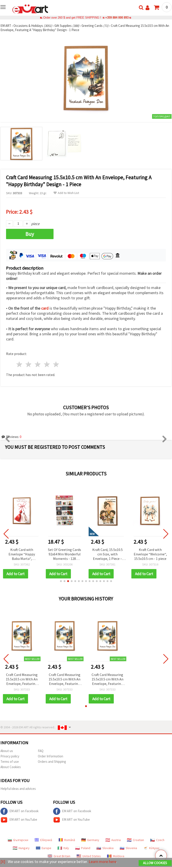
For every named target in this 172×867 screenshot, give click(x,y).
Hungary (24, 848)
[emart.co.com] (30, 8)
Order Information (50, 756)
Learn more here (102, 861)
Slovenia (131, 848)
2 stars (28, 364)
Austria (116, 840)
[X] (2, 861)
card (45, 308)
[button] (61, 581)
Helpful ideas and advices (18, 788)
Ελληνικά (46, 840)
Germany (93, 840)
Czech (160, 840)
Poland (85, 848)
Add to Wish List (68, 193)
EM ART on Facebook (24, 811)
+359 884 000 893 (117, 17)
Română (69, 840)
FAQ (40, 751)
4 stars (47, 364)
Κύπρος (154, 848)
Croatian (138, 840)
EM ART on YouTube (23, 819)
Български (20, 840)
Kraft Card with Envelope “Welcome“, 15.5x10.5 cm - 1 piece (150, 554)
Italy (66, 848)
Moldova (118, 856)
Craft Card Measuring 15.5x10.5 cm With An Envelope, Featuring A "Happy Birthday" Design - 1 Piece (22, 679)
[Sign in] (147, 7)
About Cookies (10, 767)
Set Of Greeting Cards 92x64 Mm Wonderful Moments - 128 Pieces (64, 554)
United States (91, 856)
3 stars (38, 364)
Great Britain (62, 856)
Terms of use (9, 761)
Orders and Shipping (52, 761)
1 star (19, 364)
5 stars (56, 364)
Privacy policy (9, 756)
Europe (46, 848)
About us (6, 751)
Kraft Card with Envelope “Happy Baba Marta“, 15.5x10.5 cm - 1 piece (22, 554)
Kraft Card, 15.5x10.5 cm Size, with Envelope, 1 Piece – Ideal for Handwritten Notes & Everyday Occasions (107, 554)
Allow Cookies (155, 863)
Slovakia (108, 848)
